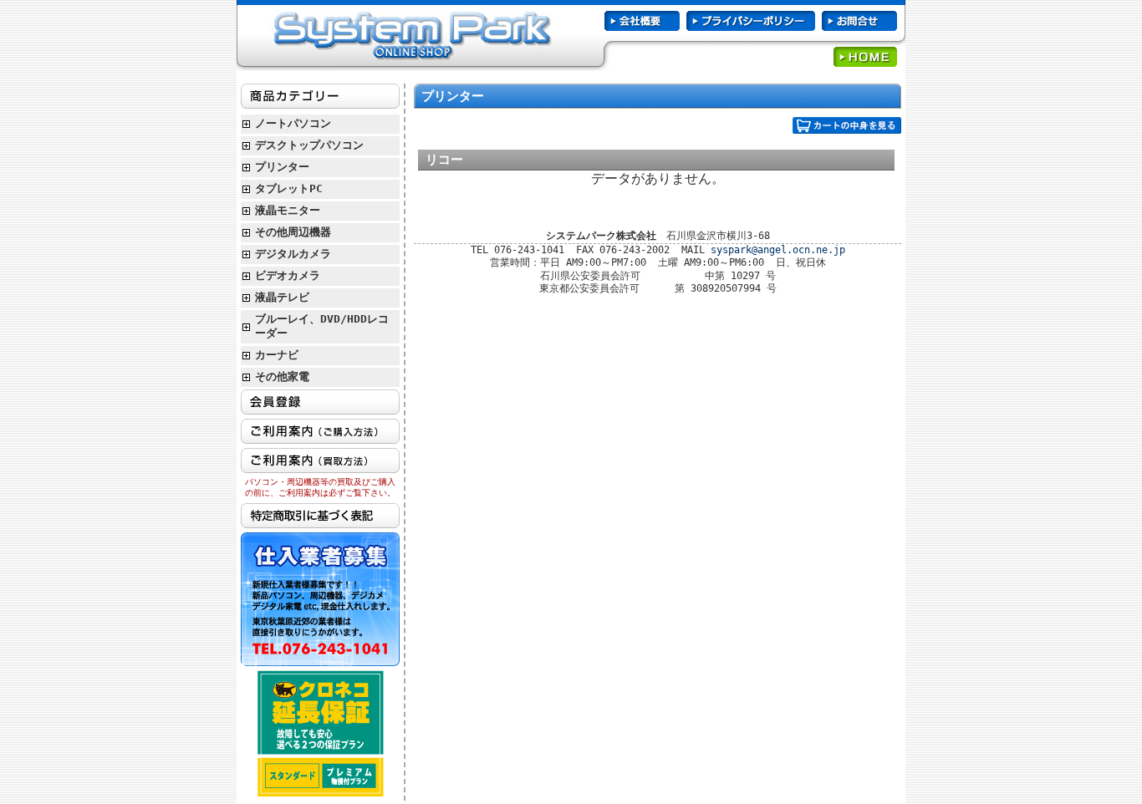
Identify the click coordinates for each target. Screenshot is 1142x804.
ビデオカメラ (287, 275)
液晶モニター (287, 210)
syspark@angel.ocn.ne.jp (778, 250)
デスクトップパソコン (309, 145)
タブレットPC (289, 188)
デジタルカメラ (293, 253)
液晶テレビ (282, 297)
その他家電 (282, 376)
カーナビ (276, 355)
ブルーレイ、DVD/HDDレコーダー (322, 326)
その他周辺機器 (293, 232)
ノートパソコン (293, 123)
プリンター (282, 166)
